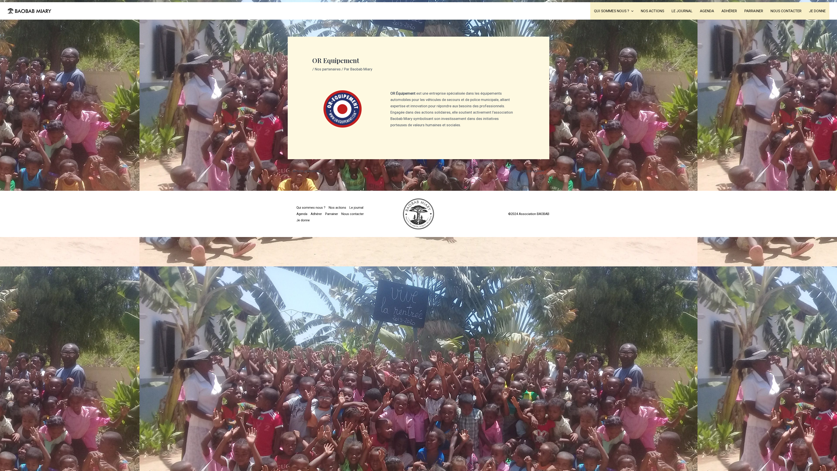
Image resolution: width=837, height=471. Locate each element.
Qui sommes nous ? (611, 11)
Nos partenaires (328, 69)
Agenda (707, 11)
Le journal (682, 11)
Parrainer (753, 11)
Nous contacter (786, 11)
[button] (631, 11)
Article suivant (535, 171)
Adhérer (729, 11)
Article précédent (304, 171)
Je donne (817, 11)
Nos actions (652, 11)
